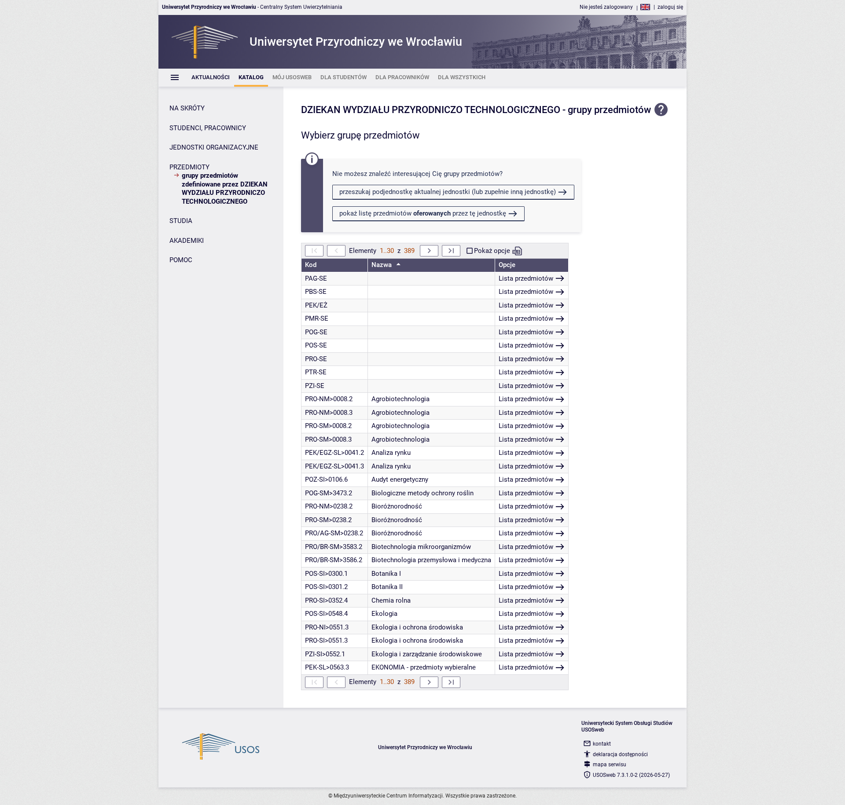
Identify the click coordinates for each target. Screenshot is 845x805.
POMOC (180, 260)
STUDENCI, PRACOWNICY (207, 128)
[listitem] (210, 78)
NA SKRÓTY (187, 108)
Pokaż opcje (492, 251)
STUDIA (180, 221)
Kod (310, 265)
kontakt (602, 744)
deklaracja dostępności (620, 754)
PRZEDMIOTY (189, 167)
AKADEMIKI (186, 241)
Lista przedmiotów (526, 278)
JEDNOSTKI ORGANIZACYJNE (213, 147)
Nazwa (382, 265)
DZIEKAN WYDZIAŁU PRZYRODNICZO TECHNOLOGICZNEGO (430, 109)
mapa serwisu (609, 764)
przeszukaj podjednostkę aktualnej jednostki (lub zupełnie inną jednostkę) (447, 192)
